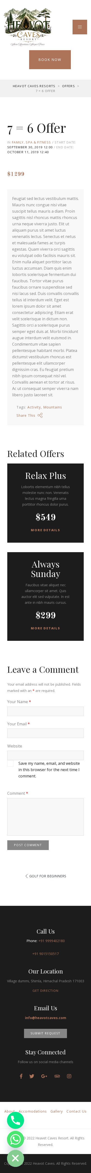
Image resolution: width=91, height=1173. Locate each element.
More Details (45, 530)
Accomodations (33, 1111)
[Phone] (15, 1120)
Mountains (52, 407)
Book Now (49, 59)
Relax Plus (45, 475)
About (9, 1111)
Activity (34, 407)
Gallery (56, 1111)
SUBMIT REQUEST (45, 1033)
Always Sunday (45, 568)
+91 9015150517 (45, 953)
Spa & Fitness (38, 142)
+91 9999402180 (51, 940)
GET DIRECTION (46, 990)
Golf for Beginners (47, 876)
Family (18, 142)
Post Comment (28, 845)
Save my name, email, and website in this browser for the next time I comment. (49, 770)
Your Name (19, 701)
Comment (17, 793)
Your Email (18, 724)
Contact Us (76, 1111)
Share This (26, 415)
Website (14, 746)
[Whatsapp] (15, 1139)
